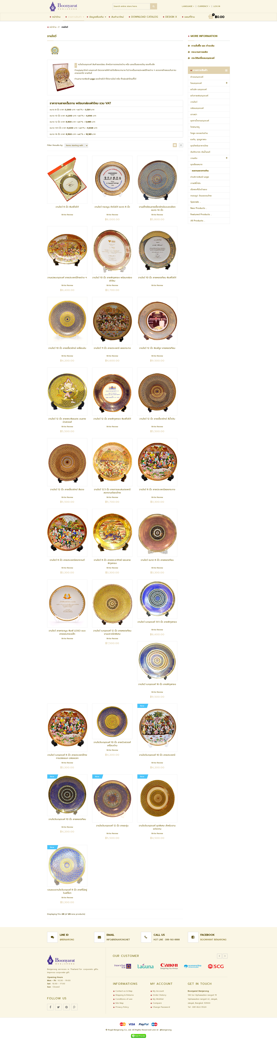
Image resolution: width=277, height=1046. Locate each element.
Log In (217, 6)
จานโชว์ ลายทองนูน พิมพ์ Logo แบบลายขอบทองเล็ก (67, 632)
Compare (157, 1003)
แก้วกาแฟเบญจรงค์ (199, 95)
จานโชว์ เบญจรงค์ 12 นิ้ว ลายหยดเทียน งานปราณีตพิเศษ (112, 632)
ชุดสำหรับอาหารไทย (199, 145)
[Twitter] (58, 1007)
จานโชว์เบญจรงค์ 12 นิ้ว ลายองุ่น (112, 825)
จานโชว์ (193, 101)
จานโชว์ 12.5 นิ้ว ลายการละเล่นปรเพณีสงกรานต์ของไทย (112, 491)
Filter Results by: (55, 145)
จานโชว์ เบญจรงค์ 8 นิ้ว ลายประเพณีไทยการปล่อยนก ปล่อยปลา (67, 756)
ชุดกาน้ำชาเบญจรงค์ (199, 120)
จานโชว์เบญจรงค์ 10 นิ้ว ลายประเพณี (157, 755)
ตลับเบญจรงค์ (197, 108)
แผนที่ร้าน (189, 17)
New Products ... (198, 208)
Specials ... (195, 201)
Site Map (119, 1003)
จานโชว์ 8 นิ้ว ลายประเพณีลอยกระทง (157, 489)
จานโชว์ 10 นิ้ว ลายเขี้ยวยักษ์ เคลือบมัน (67, 348)
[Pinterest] (66, 1007)
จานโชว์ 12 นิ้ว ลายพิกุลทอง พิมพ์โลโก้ (112, 418)
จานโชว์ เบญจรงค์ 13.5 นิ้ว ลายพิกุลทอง (157, 622)
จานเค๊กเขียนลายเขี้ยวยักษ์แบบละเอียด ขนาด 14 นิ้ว (157, 208)
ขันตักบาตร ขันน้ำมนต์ (200, 151)
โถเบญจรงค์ (196, 83)
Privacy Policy (122, 1007)
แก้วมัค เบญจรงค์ (198, 89)
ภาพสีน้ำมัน (195, 183)
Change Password (161, 1007)
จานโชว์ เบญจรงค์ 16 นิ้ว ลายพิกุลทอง (157, 684)
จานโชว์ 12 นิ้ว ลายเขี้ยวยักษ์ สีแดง (67, 489)
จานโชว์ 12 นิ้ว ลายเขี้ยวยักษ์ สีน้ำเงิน (157, 418)
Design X (170, 17)
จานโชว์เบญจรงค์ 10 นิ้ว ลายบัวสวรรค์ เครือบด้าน (112, 744)
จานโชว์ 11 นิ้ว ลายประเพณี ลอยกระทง (112, 348)
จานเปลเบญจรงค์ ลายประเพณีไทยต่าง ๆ (67, 277)
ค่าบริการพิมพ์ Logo (199, 176)
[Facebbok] (50, 1007)
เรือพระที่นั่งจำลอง (198, 189)
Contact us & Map (123, 991)
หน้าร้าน (55, 17)
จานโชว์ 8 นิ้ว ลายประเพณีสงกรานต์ (67, 560)
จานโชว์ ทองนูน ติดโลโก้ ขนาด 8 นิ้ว (112, 207)
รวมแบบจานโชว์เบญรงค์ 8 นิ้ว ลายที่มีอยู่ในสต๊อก (67, 891)
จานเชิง (193, 158)
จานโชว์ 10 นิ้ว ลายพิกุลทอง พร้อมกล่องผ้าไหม (112, 279)
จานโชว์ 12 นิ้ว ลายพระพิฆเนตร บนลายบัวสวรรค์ (67, 420)
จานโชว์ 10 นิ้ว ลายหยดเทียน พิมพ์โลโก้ (157, 277)
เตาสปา (193, 114)
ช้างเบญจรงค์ (196, 76)
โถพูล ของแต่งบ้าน (199, 133)
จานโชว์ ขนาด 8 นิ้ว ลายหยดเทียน (157, 560)
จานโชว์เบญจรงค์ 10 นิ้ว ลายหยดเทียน (67, 819)
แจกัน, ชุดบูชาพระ (198, 139)
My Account (158, 991)
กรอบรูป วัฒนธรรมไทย (201, 195)
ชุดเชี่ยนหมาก (196, 164)
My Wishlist (158, 999)
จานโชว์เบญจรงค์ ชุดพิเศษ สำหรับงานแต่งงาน (157, 827)
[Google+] (74, 1007)
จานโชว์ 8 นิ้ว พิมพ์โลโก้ (67, 207)
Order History (159, 995)
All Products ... (197, 220)
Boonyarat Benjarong (213, 939)
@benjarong (67, 939)
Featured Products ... (201, 214)
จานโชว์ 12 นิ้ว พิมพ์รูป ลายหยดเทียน (157, 348)
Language (187, 6)
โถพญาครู (195, 126)
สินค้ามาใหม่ (117, 17)
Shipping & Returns (124, 995)
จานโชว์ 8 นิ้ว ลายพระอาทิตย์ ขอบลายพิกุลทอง (112, 561)
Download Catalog (144, 17)
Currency (203, 6)
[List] (181, 145)
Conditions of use (123, 999)
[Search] (153, 6)
